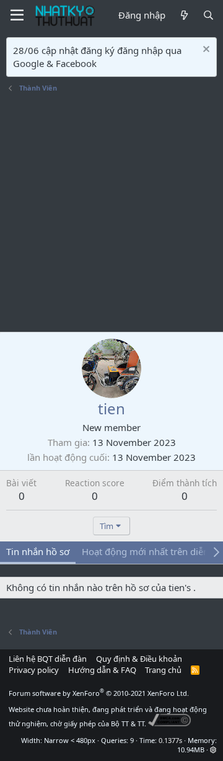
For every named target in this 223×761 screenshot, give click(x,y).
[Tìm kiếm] (208, 15)
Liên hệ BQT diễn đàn (48, 658)
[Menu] (17, 15)
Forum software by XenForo (99, 693)
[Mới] (184, 15)
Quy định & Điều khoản (139, 658)
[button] (213, 749)
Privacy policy (34, 669)
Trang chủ (163, 669)
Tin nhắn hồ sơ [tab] (37, 551)
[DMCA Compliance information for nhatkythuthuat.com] (169, 723)
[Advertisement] (111, 214)
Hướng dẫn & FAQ (102, 669)
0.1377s (170, 740)
